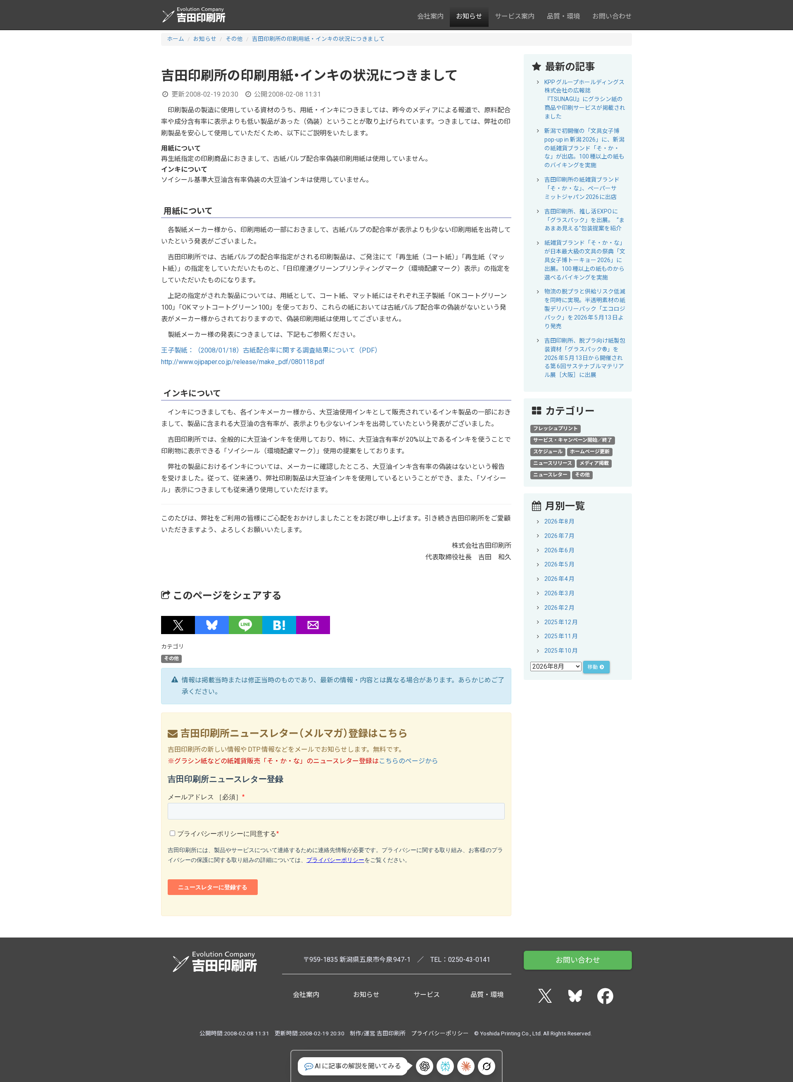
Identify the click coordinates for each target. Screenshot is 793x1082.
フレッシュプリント (555, 428)
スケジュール (548, 452)
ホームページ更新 (590, 452)
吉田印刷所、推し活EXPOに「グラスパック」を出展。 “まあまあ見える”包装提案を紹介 (584, 220)
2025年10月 (561, 650)
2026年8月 (559, 521)
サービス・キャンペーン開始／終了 (572, 440)
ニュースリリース (552, 463)
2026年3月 (559, 593)
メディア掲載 (594, 463)
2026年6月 (559, 550)
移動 (593, 667)
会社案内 (430, 16)
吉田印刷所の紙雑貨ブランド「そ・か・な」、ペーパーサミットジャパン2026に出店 (582, 188)
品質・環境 (563, 16)
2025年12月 (561, 622)
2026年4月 (559, 578)
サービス (426, 995)
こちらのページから (408, 761)
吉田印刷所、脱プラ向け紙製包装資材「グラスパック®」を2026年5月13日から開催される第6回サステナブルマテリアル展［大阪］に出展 (584, 358)
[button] (178, 625)
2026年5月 (559, 564)
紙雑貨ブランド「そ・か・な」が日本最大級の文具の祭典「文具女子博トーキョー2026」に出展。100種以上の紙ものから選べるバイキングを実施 (584, 260)
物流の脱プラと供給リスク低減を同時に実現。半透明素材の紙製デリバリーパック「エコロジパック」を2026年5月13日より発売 (584, 308)
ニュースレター (550, 475)
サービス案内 (514, 16)
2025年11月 (561, 636)
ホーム (175, 39)
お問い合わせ (612, 16)
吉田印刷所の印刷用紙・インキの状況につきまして (318, 39)
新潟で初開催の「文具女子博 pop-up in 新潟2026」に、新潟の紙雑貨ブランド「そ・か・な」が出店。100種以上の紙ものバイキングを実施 (584, 148)
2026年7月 (559, 536)
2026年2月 (559, 607)
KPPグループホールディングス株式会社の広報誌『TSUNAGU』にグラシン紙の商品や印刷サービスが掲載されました (584, 99)
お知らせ (469, 16)
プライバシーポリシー (440, 1033)
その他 (234, 39)
